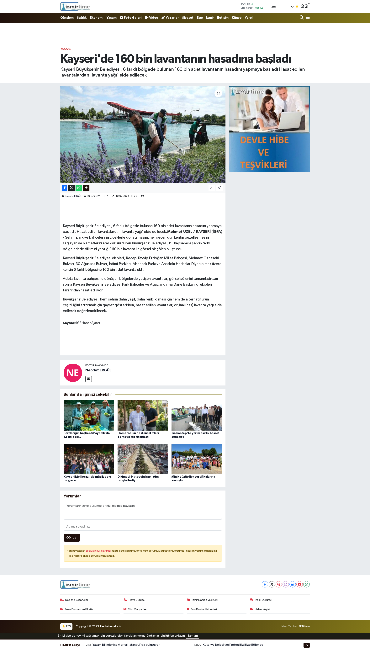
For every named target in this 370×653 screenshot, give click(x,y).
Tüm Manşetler (137, 609)
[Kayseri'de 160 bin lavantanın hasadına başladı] (142, 134)
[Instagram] (286, 584)
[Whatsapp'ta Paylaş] (79, 188)
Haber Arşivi (262, 609)
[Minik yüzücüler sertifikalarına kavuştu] (197, 458)
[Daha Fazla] (86, 188)
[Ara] (302, 18)
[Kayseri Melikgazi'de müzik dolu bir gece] (89, 458)
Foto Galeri (132, 17)
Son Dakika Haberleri (204, 609)
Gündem (67, 17)
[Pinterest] (279, 584)
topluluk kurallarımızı (99, 550)
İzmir (210, 17)
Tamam (193, 635)
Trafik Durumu (263, 599)
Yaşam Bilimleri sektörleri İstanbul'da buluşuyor (126, 644)
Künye (236, 17)
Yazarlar (172, 17)
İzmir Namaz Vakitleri (205, 599)
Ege (200, 17)
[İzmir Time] (75, 6)
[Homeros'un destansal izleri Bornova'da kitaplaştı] (143, 415)
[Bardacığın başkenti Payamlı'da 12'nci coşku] (89, 415)
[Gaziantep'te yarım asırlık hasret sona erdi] (197, 415)
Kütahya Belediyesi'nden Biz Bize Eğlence (233, 644)
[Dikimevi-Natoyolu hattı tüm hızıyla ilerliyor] (143, 458)
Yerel (249, 17)
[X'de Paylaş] (71, 188)
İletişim (223, 17)
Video (153, 17)
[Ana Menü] (307, 18)
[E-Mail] (88, 379)
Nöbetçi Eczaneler (76, 599)
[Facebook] (265, 584)
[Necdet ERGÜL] (73, 372)
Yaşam (112, 17)
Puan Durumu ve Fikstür (79, 609)
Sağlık (82, 17)
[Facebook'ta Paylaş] (64, 188)
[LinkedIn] (292, 584)
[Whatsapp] (306, 584)
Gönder (72, 537)
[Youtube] (299, 584)
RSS (68, 626)
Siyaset (187, 17)
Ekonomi (96, 17)
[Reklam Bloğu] (269, 129)
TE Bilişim (304, 626)
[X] (272, 584)
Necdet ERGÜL (74, 196)
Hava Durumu (137, 599)
